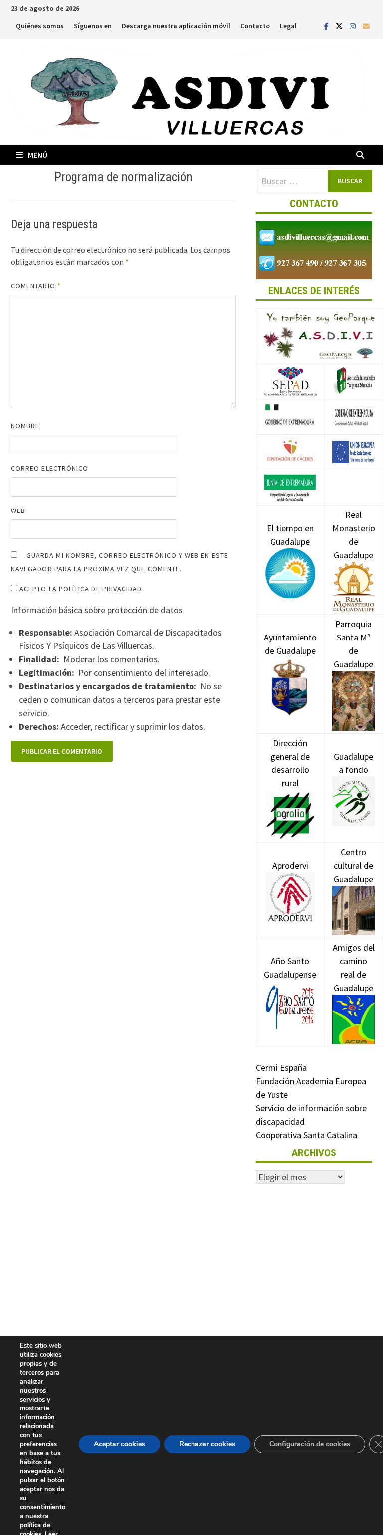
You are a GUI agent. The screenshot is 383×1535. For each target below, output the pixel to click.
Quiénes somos (40, 25)
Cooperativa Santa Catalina (306, 1135)
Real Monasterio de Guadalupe (353, 535)
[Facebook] (327, 25)
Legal (288, 25)
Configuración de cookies (309, 1444)
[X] (340, 25)
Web (18, 510)
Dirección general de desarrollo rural (290, 763)
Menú (37, 155)
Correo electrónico (49, 468)
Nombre (25, 425)
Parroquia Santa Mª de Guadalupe (353, 644)
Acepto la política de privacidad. (80, 588)
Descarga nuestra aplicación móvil (176, 25)
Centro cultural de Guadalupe (353, 865)
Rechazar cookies (207, 1444)
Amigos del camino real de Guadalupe (354, 968)
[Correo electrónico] (366, 25)
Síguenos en (93, 25)
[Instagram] (353, 25)
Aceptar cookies (119, 1444)
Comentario (36, 285)
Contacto (255, 25)
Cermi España (281, 1067)
